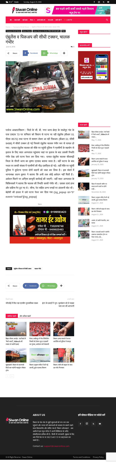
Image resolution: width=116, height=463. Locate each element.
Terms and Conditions (81, 457)
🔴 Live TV (68, 20)
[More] (64, 53)
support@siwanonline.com (56, 446)
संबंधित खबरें (11, 316)
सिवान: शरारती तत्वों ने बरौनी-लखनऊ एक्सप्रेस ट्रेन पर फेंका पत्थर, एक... (101, 234)
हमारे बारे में (59, 20)
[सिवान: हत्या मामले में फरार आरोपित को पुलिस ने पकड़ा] (63, 329)
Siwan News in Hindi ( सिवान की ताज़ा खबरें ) (46, 31)
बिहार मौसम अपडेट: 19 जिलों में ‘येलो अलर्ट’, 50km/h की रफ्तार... (100, 134)
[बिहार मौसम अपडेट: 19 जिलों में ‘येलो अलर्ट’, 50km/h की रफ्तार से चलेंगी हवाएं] (16, 329)
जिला (31, 20)
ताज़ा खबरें (17, 20)
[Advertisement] (40, 120)
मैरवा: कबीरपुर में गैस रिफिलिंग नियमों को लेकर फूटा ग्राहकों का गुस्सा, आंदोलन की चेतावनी (39, 341)
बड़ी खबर (25, 20)
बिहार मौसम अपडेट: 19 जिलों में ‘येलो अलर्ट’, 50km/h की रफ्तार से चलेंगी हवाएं (16, 341)
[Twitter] (103, 2)
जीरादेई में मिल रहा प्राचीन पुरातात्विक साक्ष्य (22, 303)
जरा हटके (50, 20)
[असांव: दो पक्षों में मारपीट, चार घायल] (83, 223)
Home (8, 27)
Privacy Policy (98, 457)
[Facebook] (94, 2)
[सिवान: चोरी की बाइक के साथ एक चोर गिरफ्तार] (63, 355)
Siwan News (27, 31)
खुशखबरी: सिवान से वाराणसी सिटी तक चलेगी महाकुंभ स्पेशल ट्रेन (16, 368)
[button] (107, 20)
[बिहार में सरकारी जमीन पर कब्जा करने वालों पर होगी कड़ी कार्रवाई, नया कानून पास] (83, 187)
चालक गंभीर (38, 268)
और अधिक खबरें (25, 316)
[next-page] (12, 376)
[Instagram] (99, 2)
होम (11, 20)
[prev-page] (7, 376)
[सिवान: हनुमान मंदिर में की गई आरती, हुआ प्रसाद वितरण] (39, 355)
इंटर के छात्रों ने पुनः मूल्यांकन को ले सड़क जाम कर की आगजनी (58, 304)
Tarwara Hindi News (21, 27)
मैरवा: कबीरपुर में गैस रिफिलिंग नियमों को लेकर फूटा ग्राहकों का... (100, 147)
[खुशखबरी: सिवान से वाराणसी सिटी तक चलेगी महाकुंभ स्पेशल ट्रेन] (16, 355)
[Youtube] (108, 2)
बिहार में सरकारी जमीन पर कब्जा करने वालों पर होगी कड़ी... (99, 186)
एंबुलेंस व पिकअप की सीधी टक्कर (22, 268)
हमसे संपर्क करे (41, 20)
